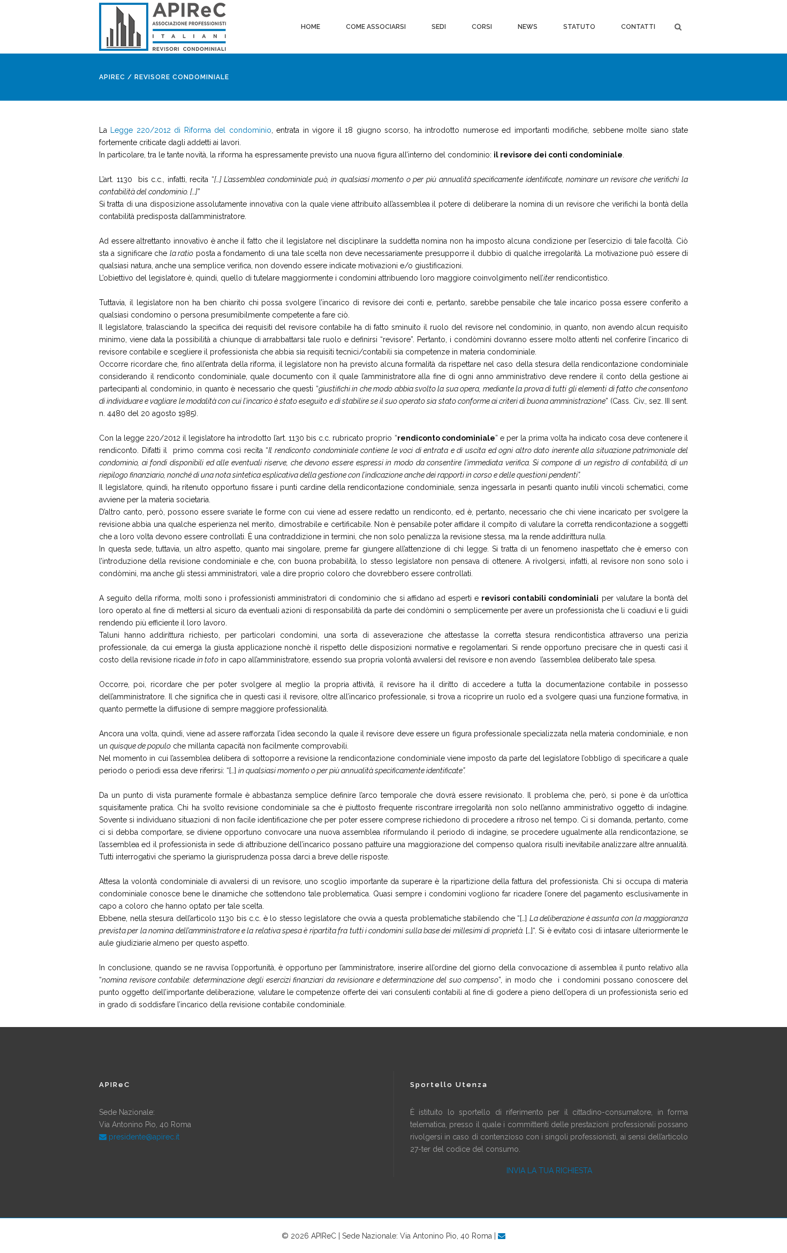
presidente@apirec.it (143, 1137)
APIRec (112, 77)
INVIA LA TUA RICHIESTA (549, 1170)
